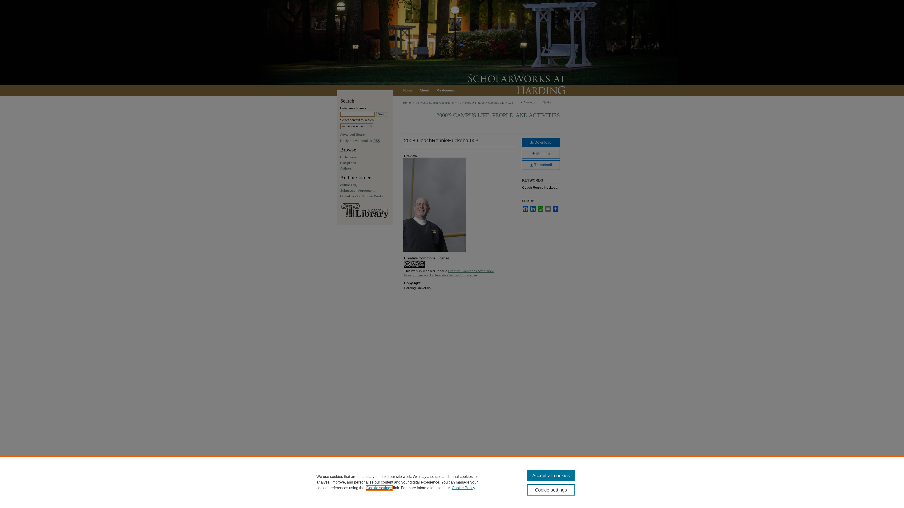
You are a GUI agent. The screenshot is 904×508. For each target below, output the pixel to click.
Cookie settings (379, 488)
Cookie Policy (463, 488)
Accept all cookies (551, 475)
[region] (452, 482)
